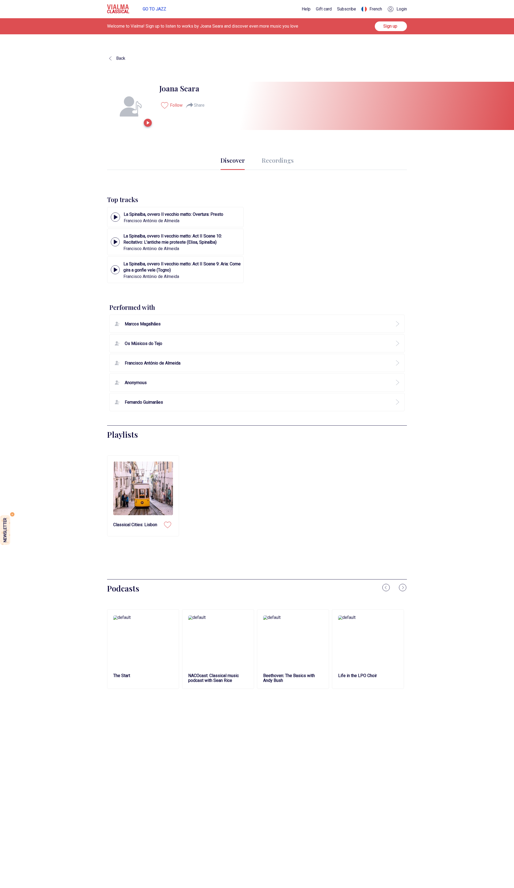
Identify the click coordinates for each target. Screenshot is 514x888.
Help (306, 9)
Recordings (278, 160)
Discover (233, 160)
